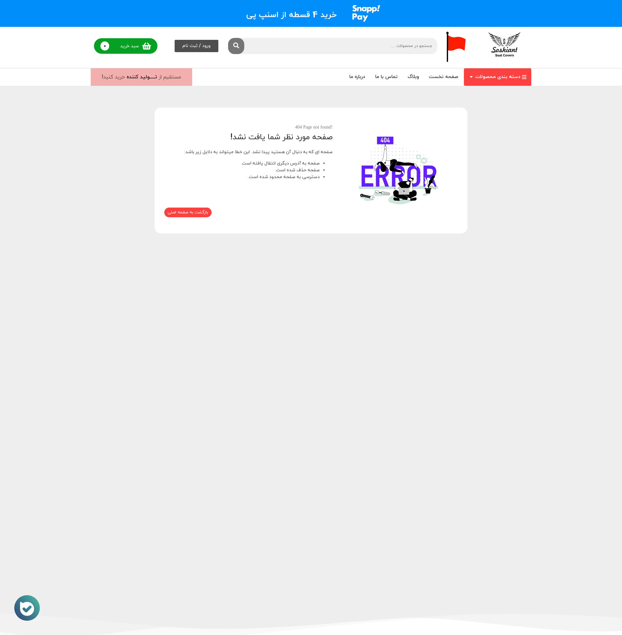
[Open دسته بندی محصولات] (471, 77)
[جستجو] (236, 46)
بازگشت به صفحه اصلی (187, 212)
